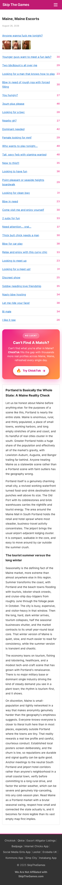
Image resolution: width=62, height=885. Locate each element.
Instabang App (48, 857)
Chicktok (10, 840)
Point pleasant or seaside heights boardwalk (23, 182)
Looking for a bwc (13, 112)
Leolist (37, 852)
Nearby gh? (9, 120)
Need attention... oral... (16, 226)
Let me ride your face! (16, 303)
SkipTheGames (36, 865)
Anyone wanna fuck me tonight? (22, 35)
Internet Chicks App (36, 846)
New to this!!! (10, 163)
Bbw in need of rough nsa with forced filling (26, 84)
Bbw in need (10, 201)
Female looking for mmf (16, 137)
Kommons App (14, 857)
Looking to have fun (14, 171)
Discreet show (11, 277)
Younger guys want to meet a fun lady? (26, 56)
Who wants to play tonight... (20, 146)
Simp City (31, 857)
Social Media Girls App (17, 852)
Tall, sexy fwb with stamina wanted (24, 154)
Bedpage (17, 846)
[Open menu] (55, 4)
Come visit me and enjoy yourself (23, 209)
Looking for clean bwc (16, 192)
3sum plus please (13, 103)
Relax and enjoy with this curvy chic (24, 252)
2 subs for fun (11, 218)
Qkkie (21, 840)
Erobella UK (50, 852)
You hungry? (10, 95)
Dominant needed (13, 129)
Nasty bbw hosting (14, 294)
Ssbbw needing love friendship (21, 286)
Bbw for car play (12, 243)
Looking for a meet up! (16, 269)
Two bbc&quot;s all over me (19, 65)
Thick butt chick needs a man (20, 235)
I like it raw (9, 320)
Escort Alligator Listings (41, 840)
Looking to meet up (14, 260)
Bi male (6, 311)
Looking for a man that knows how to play (28, 73)
